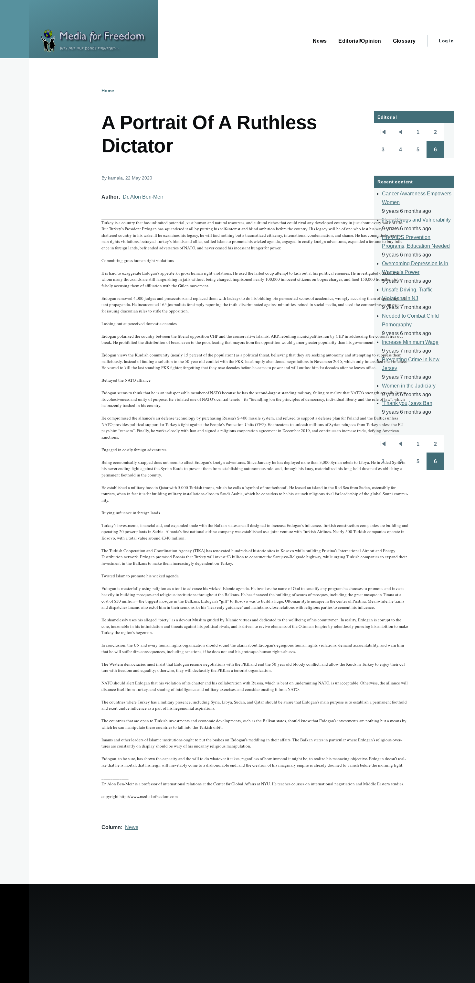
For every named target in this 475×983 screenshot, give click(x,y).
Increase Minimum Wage (410, 342)
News (131, 827)
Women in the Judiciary (409, 385)
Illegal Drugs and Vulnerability (416, 220)
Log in (446, 40)
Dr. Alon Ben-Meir (143, 197)
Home (107, 90)
